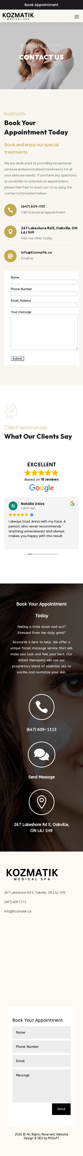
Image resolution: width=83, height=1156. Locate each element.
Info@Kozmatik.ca (17, 911)
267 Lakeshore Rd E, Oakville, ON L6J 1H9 (34, 893)
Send (61, 1109)
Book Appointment (41, 4)
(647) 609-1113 (42, 729)
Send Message (41, 777)
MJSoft (53, 1138)
